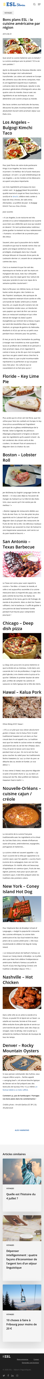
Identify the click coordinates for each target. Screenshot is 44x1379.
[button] (39, 4)
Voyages (8, 13)
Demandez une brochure (30, 1363)
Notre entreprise (22, 1359)
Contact (36, 1359)
